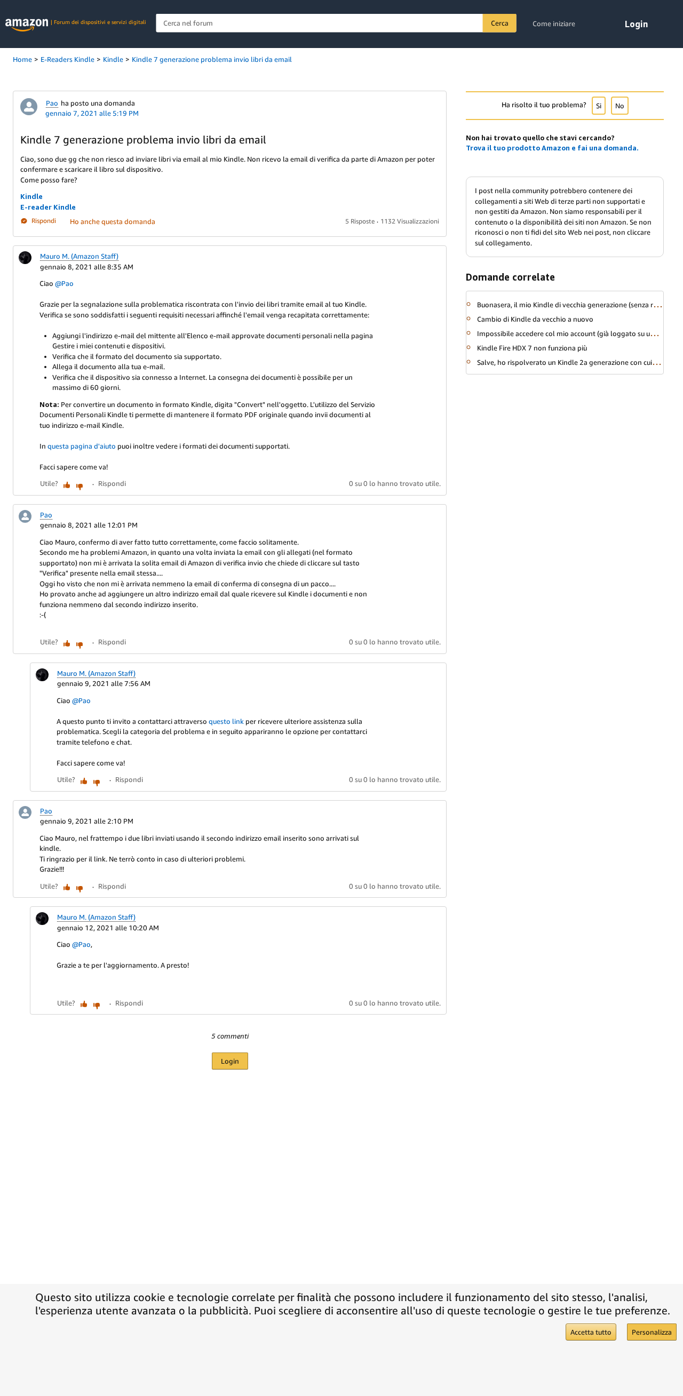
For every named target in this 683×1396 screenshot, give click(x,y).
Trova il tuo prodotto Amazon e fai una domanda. (552, 147)
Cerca (499, 23)
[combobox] (336, 23)
